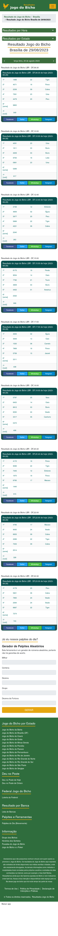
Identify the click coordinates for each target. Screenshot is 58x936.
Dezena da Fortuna (10, 698)
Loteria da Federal (10, 797)
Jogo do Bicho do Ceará (12, 736)
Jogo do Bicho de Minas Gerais (15, 742)
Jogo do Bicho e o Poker (12, 847)
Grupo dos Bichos (9, 837)
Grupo (4, 688)
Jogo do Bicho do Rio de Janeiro (16, 755)
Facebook (9, 119)
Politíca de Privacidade (30, 888)
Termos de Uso (11, 888)
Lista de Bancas (9, 811)
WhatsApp (35, 119)
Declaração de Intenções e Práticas (37, 889)
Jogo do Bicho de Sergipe (13, 768)
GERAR (29, 710)
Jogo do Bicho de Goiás (12, 739)
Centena (5, 667)
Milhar (4, 657)
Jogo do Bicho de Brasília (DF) (15, 732)
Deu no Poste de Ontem (12, 783)
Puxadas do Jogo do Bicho (13, 844)
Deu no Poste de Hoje (11, 779)
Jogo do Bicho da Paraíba (13, 745)
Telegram (48, 119)
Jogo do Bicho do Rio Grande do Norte (18, 758)
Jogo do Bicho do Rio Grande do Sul (17, 762)
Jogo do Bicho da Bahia (12, 729)
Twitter (22, 119)
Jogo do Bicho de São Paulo (14, 765)
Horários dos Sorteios (11, 840)
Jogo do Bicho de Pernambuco (15, 752)
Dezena (5, 678)
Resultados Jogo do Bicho (43, 896)
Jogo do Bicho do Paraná (13, 749)
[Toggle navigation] (52, 6)
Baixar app (6, 903)
